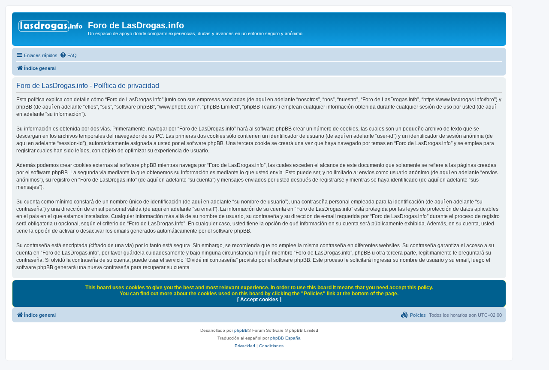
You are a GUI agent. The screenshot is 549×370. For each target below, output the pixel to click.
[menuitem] (68, 55)
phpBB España (285, 338)
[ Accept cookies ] (259, 300)
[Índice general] (51, 28)
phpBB (241, 330)
